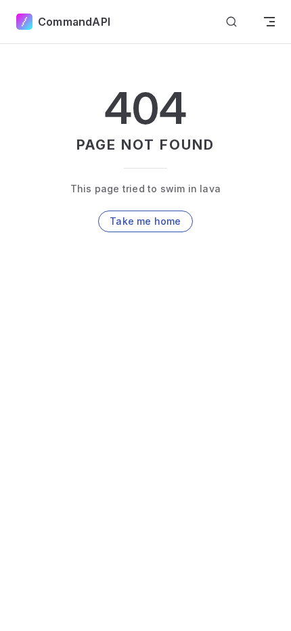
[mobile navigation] (269, 21)
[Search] (231, 22)
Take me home (145, 221)
